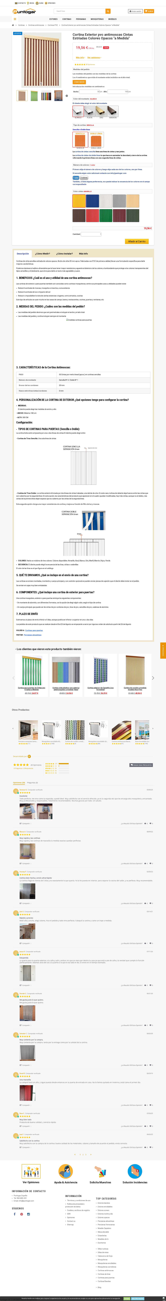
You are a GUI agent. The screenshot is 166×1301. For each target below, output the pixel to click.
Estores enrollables (105, 1207)
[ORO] (101, 111)
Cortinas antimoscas (106, 1270)
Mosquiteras (97, 19)
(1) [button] (56, 766)
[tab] (83, 253)
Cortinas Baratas (104, 1281)
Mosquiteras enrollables (107, 1263)
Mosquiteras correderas (107, 1267)
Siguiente (67, 95)
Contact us (71, 1221)
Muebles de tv (103, 1239)
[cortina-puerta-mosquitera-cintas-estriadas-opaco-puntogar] (46, 95)
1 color (76, 178)
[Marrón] (79, 215)
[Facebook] (14, 1214)
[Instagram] (28, 1214)
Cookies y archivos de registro (78, 1210)
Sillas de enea (103, 1252)
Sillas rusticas (103, 1249)
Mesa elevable (103, 1232)
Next (153, 676)
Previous (13, 676)
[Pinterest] (21, 1214)
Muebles (112, 19)
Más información (138, 1299)
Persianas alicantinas (32, 635)
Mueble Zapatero (104, 1228)
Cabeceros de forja (105, 1256)
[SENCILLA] (80, 139)
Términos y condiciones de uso (79, 1200)
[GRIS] (119, 201)
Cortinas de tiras (104, 1274)
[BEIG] (132, 201)
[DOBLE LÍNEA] (96, 139)
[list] (86, 812)
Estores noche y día (105, 1214)
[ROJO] (92, 215)
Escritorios (102, 1243)
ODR (68, 1214)
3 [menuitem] (85, 1155)
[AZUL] (92, 201)
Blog (99, 1287)
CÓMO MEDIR (79, 82)
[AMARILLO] (79, 201)
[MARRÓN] (113, 111)
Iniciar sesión (136, 11)
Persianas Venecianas (106, 1225)
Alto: (105, 92)
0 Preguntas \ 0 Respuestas (23, 768)
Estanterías (102, 1236)
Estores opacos (104, 1217)
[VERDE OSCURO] (132, 215)
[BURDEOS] (119, 215)
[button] (13, 728)
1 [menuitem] (80, 1155)
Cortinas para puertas (34, 630)
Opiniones (71, 1217)
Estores (53, 19)
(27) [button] (56, 764)
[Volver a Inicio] (13, 25)
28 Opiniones (90, 64)
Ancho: (76, 92)
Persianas (81, 19)
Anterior (14, 95)
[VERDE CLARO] (106, 215)
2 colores (84, 178)
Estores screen (103, 1210)
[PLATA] (89, 111)
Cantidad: (77, 234)
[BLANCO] (78, 111)
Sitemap (70, 1225)
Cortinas (66, 19)
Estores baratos (104, 1203)
